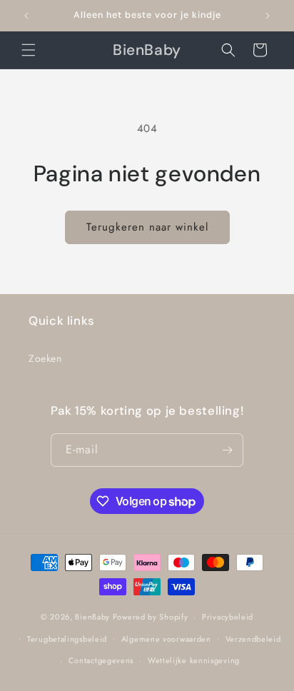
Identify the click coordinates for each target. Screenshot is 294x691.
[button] (28, 50)
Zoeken (45, 358)
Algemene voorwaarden (166, 639)
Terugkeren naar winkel (147, 227)
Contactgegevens (101, 660)
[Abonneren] (227, 450)
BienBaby (92, 616)
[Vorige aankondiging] (26, 15)
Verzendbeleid (253, 639)
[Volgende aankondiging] (267, 15)
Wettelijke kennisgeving (194, 660)
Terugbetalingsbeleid (67, 639)
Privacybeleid (227, 616)
